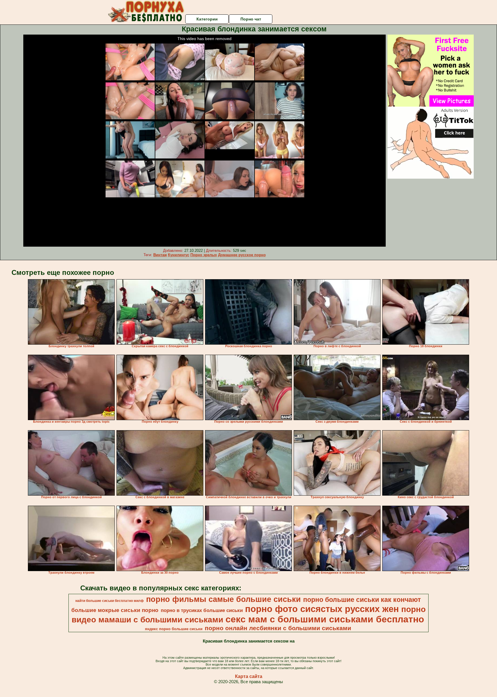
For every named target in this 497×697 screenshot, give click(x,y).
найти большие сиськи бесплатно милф (109, 601)
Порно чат (250, 19)
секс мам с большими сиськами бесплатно (324, 619)
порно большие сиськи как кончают (362, 599)
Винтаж (160, 255)
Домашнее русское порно (242, 255)
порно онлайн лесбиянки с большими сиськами (278, 628)
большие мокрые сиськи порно (114, 610)
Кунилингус (178, 255)
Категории (207, 19)
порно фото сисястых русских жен (322, 609)
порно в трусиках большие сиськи (202, 610)
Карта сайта (248, 676)
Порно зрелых (203, 255)
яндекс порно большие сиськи (173, 629)
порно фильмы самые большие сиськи (223, 599)
